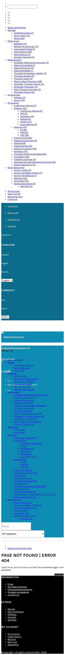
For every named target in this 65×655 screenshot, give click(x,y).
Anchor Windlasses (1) (25, 175)
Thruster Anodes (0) (24, 76)
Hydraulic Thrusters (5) (26, 86)
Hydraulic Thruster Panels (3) (29, 84)
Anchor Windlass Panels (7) (28, 173)
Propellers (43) (21, 156)
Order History (14, 636)
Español (5, 255)
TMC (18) (24, 135)
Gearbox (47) (20, 127)
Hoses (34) (19, 100)
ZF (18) (23, 130)
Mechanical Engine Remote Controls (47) (35, 162)
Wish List (12, 642)
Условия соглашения (18, 592)
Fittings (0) (19, 97)
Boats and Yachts (17, 27)
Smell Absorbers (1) (24, 33)
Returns (12, 639)
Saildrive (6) (20, 143)
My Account (14, 191)
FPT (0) (23, 113)
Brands (11, 609)
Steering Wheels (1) (23, 70)
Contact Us (13, 595)
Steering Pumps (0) (24, 68)
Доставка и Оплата (17, 587)
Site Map (12, 620)
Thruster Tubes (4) (23, 78)
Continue (59, 575)
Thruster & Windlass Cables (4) (30, 73)
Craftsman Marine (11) (31, 111)
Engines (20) (20, 108)
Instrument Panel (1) (24, 49)
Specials (12, 617)
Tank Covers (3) (22, 35)
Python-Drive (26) (23, 138)
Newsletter (13, 644)
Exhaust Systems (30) (25, 148)
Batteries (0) (20, 43)
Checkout (13, 199)
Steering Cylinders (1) (24, 65)
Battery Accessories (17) (26, 46)
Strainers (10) (21, 151)
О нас (10, 584)
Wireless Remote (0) (24, 57)
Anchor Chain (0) (22, 170)
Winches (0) (26, 186)
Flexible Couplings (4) (25, 159)
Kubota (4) (25, 119)
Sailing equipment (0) (25, 183)
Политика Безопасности (20, 589)
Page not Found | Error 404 (20, 548)
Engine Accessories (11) (25, 140)
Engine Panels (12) (23, 146)
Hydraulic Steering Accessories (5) (31, 62)
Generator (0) (27, 116)
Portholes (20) (21, 181)
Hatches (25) (20, 178)
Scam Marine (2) (28, 124)
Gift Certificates (16, 612)
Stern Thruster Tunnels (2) (27, 89)
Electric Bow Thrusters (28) (28, 81)
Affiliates (12, 614)
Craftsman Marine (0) (25, 105)
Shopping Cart (15, 196)
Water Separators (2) (25, 165)
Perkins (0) (26, 121)
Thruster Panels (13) (24, 92)
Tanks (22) (19, 38)
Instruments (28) (23, 51)
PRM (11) (24, 132)
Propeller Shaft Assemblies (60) (30, 154)
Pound (4, 308)
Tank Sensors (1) (22, 54)
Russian (5, 272)
